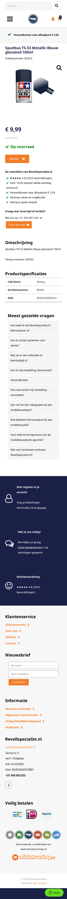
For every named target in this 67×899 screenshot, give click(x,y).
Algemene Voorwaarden (21, 715)
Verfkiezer (12, 727)
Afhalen (10, 637)
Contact (10, 643)
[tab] (33, 328)
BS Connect (40, 883)
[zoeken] (56, 6)
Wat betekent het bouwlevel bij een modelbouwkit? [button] (31, 422)
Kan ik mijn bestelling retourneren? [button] (31, 370)
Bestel (14, 159)
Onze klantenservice (30, 547)
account (41, 507)
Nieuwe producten (18, 709)
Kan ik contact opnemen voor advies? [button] (27, 342)
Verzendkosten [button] (19, 380)
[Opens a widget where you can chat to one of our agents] (54, 893)
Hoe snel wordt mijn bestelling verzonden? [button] (28, 392)
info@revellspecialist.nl (20, 747)
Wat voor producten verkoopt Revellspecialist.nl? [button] (28, 452)
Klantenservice (15, 625)
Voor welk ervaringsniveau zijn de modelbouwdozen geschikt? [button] (30, 437)
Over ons (11, 631)
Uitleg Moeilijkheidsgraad (23, 721)
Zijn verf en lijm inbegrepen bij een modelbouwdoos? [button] (31, 407)
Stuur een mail (17, 224)
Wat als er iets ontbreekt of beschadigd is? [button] (26, 357)
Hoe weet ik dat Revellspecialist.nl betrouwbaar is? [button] (30, 328)
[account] (54, 19)
